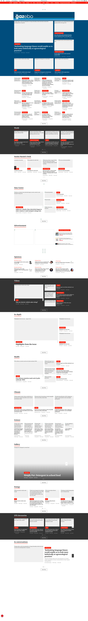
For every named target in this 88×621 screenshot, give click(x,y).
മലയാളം (8, 0)
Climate (27, 2)
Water (20, 2)
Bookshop (57, 2)
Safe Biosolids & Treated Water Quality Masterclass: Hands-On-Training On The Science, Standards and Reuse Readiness (65, 233)
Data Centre (39, 2)
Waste (24, 2)
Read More (44, 180)
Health (10, 2)
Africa (34, 2)
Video (43, 2)
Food (52, 2)
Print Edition (14, 0)
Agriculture (15, 2)
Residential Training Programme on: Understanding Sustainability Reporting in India (66, 239)
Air (31, 2)
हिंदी (3, 0)
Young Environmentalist (65, 2)
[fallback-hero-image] (33, 32)
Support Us (21, 0)
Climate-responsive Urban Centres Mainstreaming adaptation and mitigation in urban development (66, 244)
